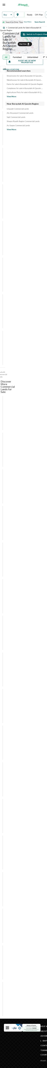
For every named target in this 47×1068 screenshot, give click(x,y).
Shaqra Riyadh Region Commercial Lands (23, 121)
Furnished (17, 57)
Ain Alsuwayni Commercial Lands (20, 113)
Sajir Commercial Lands (16, 117)
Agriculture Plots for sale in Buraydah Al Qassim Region (25, 92)
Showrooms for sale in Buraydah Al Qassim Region (25, 76)
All (6, 57)
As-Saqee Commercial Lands (18, 125)
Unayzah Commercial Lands (18, 109)
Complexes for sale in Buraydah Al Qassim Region (25, 88)
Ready (29, 15)
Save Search (40, 22)
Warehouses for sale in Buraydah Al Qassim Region (25, 80)
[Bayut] (23, 4)
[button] (8, 14)
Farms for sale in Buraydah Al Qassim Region (25, 84)
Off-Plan (39, 15)
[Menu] (4, 4)
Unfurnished (32, 57)
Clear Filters (27, 22)
